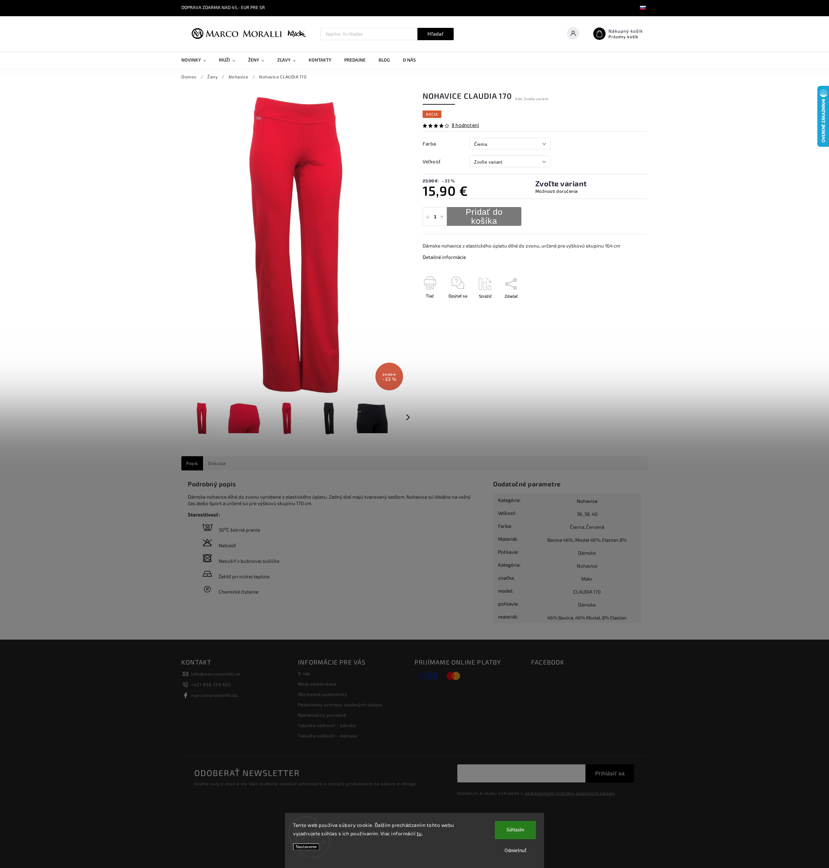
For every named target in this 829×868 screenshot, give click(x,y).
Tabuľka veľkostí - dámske (328, 735)
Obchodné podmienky (322, 694)
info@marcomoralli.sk (216, 674)
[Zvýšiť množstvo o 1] (442, 217)
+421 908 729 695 (211, 684)
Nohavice (587, 501)
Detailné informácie (444, 257)
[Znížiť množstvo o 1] (427, 217)
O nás (304, 673)
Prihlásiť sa (610, 773)
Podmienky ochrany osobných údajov (340, 704)
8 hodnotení (465, 125)
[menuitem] (196, 60)
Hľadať (435, 34)
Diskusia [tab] (217, 463)
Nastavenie (306, 846)
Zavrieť (626, 307)
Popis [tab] (192, 463)
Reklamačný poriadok (322, 715)
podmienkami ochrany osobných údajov (570, 793)
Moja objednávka (317, 684)
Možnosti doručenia (556, 191)
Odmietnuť (516, 850)
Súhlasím (515, 830)
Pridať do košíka (484, 216)
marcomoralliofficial (214, 695)
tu (419, 833)
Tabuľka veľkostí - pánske (327, 725)
